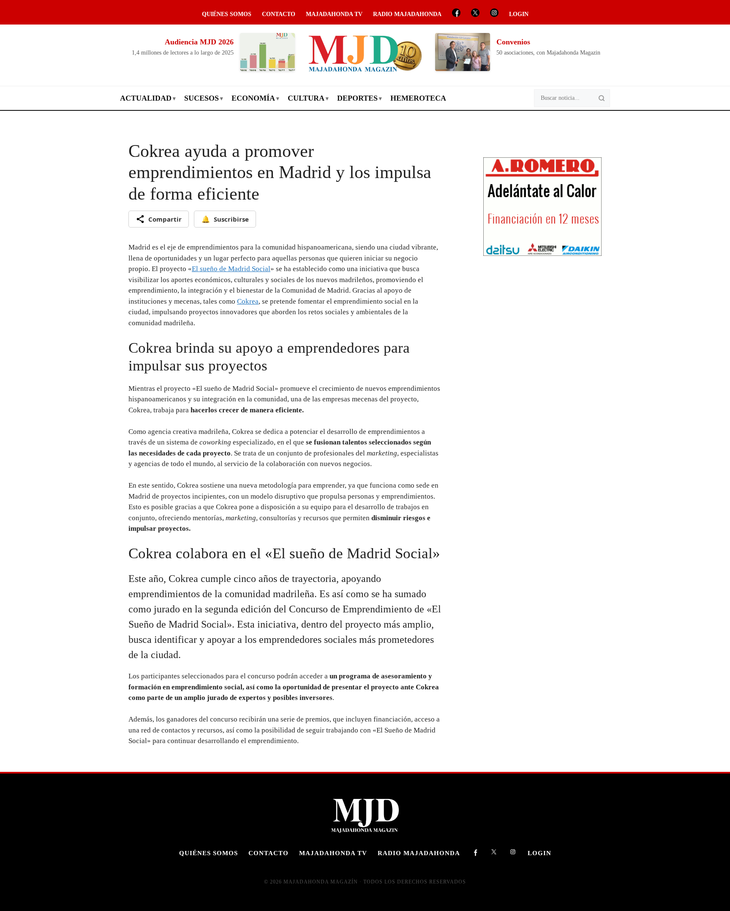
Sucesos (201, 98)
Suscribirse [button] (225, 219)
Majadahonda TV (334, 14)
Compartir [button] (165, 219)
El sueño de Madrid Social (231, 269)
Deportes (357, 98)
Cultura (306, 98)
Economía (253, 98)
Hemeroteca (418, 98)
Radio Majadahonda (407, 14)
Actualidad (146, 98)
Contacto (278, 14)
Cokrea (248, 301)
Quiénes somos (226, 14)
